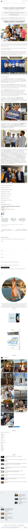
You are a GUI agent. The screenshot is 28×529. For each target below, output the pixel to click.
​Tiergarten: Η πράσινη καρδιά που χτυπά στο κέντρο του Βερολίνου (22, 495)
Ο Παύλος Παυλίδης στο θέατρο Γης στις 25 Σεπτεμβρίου (13, 456)
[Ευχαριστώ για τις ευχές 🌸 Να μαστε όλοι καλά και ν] (7, 379)
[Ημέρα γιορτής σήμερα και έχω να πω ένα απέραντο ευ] (7, 419)
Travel (7, 3)
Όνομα (2, 250)
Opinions (23, 3)
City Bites (2, 435)
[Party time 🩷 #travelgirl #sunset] (20, 392)
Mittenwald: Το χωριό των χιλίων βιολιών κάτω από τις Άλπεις (22, 499)
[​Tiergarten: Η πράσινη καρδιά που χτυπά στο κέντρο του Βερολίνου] (16, 495)
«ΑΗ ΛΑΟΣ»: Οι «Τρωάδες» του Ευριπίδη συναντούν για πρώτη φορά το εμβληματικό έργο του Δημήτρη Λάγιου (15, 478)
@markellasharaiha (8, 209)
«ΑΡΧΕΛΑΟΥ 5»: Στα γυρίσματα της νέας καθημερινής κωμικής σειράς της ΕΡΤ (13, 219)
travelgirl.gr (6, 207)
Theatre (2, 450)
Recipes (2, 447)
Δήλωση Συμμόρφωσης (20, 524)
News (4, 3)
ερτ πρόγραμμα (12, 224)
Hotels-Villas (14, 3)
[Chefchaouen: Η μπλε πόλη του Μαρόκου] (16, 503)
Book (1, 433)
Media (2, 443)
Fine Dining (2, 437)
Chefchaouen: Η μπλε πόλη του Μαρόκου (23, 502)
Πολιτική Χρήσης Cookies (15, 527)
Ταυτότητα (5, 524)
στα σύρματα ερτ (21, 224)
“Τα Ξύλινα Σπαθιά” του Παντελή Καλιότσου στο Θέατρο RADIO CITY (15, 474)
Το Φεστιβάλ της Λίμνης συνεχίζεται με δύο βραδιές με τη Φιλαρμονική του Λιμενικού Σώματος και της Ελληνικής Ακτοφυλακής (16, 464)
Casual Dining (3, 434)
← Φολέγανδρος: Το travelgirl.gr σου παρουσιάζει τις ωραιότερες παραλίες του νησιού (7, 230)
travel (1, 224)
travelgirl (4, 224)
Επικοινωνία (14, 524)
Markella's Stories (3, 442)
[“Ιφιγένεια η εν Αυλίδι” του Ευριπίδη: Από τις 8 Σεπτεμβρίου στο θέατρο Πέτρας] (2, 460)
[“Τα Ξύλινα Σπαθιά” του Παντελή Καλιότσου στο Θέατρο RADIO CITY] (2, 475)
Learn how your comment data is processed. (18, 268)
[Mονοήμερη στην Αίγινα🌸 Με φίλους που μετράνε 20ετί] (7, 392)
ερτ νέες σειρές (8, 224)
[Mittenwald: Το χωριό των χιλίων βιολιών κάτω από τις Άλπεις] (16, 499)
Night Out (2, 445)
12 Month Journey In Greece (5, 432)
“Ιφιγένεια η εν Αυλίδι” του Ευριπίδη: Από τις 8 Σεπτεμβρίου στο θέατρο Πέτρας (15, 460)
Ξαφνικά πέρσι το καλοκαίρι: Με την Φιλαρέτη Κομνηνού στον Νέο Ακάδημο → (21, 230)
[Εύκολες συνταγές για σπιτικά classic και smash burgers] (2, 514)
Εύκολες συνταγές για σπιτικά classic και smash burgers (8, 514)
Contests (2, 436)
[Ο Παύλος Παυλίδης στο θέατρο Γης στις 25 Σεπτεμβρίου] (2, 457)
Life (14, 6)
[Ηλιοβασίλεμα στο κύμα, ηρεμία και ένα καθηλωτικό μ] (20, 366)
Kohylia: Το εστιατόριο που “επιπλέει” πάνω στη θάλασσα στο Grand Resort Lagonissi (9, 517)
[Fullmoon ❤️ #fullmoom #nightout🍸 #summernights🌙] (7, 366)
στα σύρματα (16, 224)
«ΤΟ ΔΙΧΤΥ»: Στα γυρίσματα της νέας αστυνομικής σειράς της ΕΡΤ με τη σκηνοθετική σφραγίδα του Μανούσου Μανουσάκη (5, 220)
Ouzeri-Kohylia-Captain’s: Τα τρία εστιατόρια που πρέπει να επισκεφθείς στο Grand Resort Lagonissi (9, 509)
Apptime (23, 525)
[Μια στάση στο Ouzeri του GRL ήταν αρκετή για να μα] (7, 405)
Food (10, 3)
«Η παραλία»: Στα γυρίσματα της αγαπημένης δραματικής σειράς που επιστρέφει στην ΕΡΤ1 (22, 219)
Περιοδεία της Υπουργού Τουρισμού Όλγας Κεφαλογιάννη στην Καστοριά (16, 481)
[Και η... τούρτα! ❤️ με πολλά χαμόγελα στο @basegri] (20, 405)
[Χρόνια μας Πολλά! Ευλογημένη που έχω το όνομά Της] (20, 379)
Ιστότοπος (2, 257)
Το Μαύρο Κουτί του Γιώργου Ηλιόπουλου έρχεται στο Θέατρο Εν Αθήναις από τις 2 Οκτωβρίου (16, 467)
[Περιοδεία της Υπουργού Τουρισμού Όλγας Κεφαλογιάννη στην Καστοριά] (2, 482)
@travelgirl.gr (3, 210)
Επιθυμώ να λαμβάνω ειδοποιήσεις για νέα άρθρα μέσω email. (10, 265)
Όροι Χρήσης (9, 524)
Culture (19, 3)
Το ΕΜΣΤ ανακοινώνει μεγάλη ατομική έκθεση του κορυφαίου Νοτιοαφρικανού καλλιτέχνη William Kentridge (14, 471)
